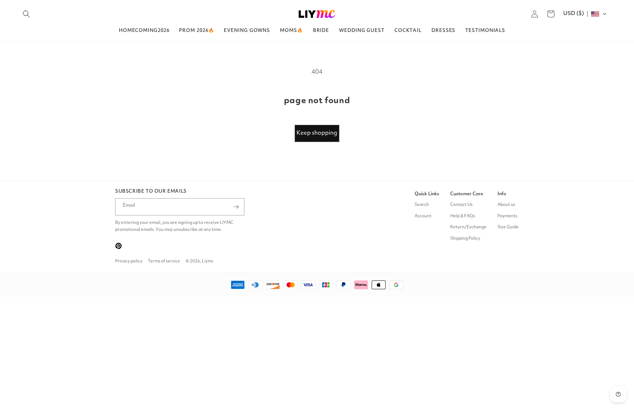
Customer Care (466, 194)
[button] (26, 14)
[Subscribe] (236, 206)
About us (506, 205)
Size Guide (508, 227)
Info (502, 194)
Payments (507, 216)
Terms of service (164, 261)
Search (422, 205)
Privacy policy (128, 261)
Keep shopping (316, 133)
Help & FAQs (462, 216)
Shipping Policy (465, 238)
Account (423, 216)
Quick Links (427, 194)
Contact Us (461, 205)
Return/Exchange (468, 227)
